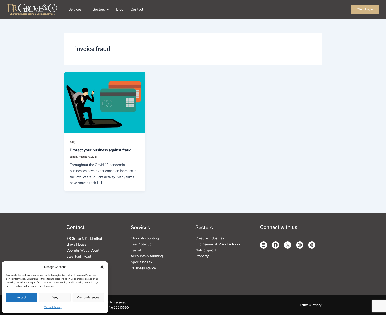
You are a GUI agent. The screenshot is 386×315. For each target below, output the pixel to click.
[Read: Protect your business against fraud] (104, 102)
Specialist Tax (141, 262)
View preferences (88, 297)
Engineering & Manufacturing (218, 244)
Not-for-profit (205, 250)
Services (75, 9)
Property (202, 256)
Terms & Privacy (53, 307)
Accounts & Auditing (147, 256)
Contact (137, 9)
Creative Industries (209, 238)
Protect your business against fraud (100, 150)
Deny (55, 297)
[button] (102, 267)
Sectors (99, 9)
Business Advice (143, 268)
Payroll (136, 250)
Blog (119, 9)
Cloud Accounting (145, 238)
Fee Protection (142, 244)
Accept (21, 297)
